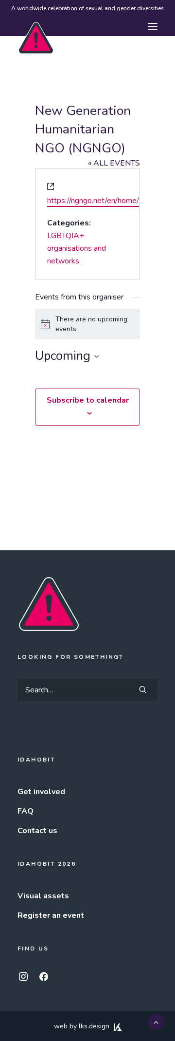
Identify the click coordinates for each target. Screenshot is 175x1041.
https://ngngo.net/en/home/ (93, 200)
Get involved (41, 791)
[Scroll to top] (156, 1021)
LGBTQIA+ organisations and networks (76, 248)
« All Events (114, 163)
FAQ (26, 811)
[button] (152, 26)
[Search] (88, 690)
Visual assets (43, 896)
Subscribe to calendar (88, 400)
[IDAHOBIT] (36, 27)
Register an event (51, 915)
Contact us (37, 830)
